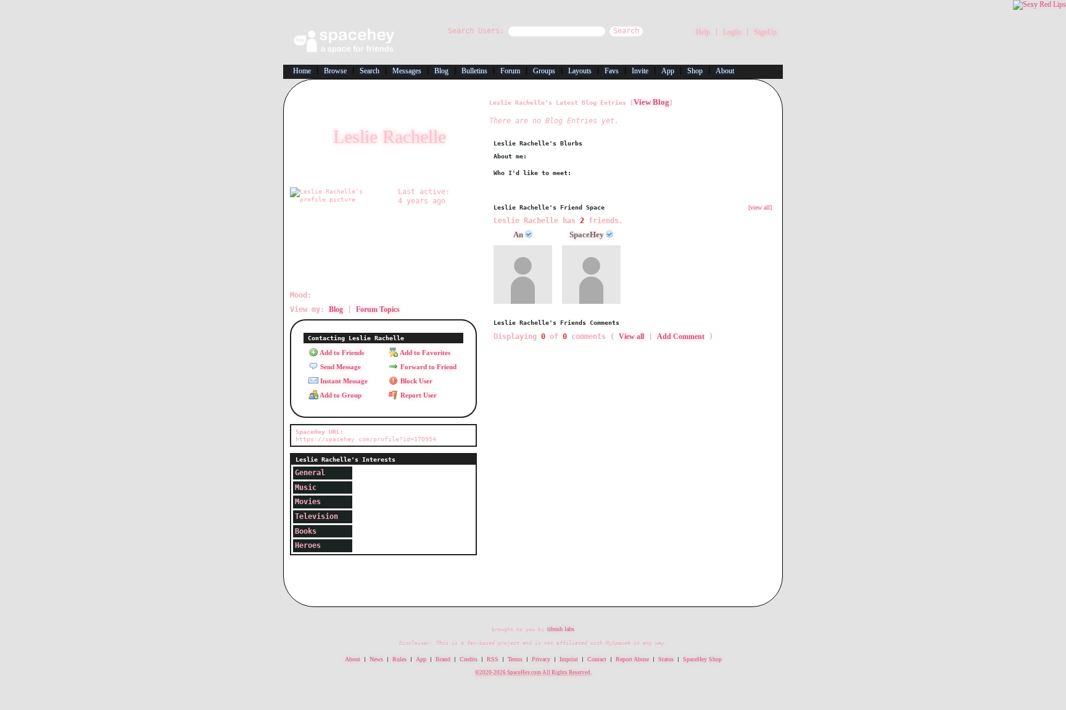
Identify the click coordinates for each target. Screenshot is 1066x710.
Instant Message (343, 381)
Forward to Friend (428, 366)
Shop (695, 71)
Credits (468, 659)
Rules (399, 659)
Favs (612, 71)
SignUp (765, 32)
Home (302, 71)
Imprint (569, 659)
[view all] (760, 207)
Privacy (541, 659)
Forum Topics (378, 309)
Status (666, 659)
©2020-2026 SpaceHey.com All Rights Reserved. (533, 672)
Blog (441, 71)
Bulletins (474, 71)
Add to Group (340, 395)
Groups (544, 71)
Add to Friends (341, 352)
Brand (443, 659)
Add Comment (680, 336)
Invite (640, 71)
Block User (415, 381)
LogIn (732, 32)
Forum (510, 71)
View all (631, 336)
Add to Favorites (424, 352)
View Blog (651, 102)
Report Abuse (632, 659)
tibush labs (560, 629)
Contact (596, 659)
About (725, 71)
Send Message (339, 366)
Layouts (580, 71)
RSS (492, 659)
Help (703, 32)
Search (626, 31)
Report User (418, 395)
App (667, 71)
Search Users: (476, 31)
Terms (515, 659)
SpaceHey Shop (702, 659)
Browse (335, 71)
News (376, 659)
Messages (406, 71)
